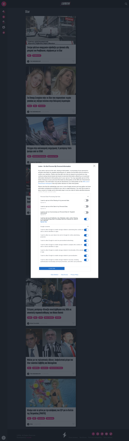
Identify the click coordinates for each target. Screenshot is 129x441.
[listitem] (64, 196)
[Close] (95, 166)
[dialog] (64, 220)
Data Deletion (54, 274)
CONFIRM (52, 268)
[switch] (86, 200)
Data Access (64, 274)
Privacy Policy (74, 274)
